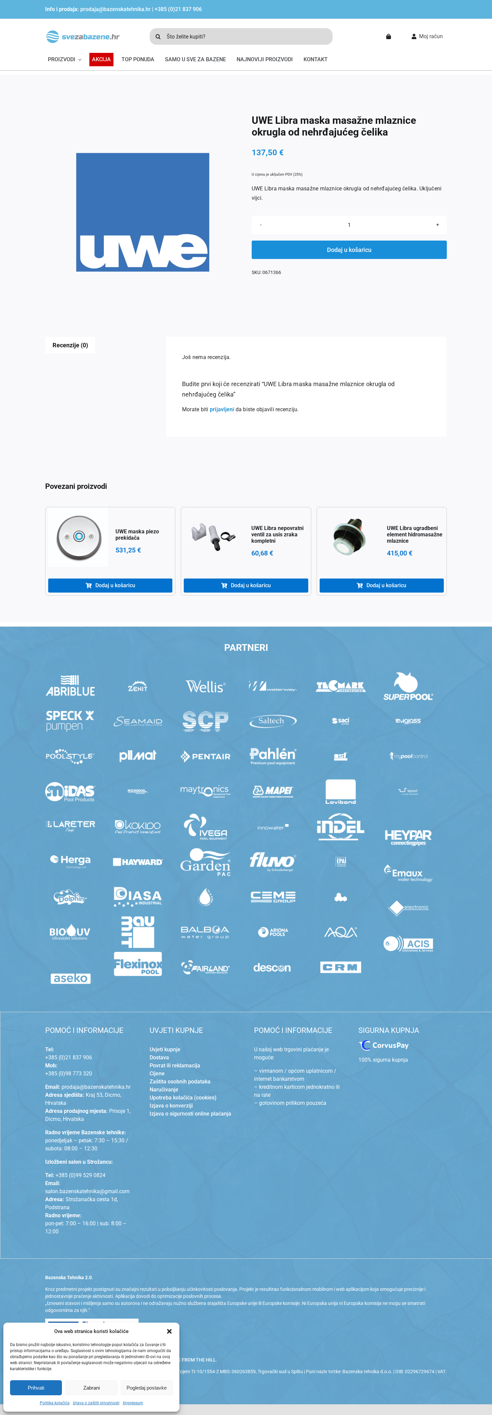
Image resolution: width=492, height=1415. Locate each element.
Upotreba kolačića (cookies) (183, 1097)
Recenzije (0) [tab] (70, 345)
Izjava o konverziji (171, 1105)
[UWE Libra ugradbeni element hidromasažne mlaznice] (349, 537)
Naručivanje (164, 1089)
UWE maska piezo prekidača (137, 534)
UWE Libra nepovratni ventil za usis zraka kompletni (277, 534)
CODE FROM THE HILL (192, 1359)
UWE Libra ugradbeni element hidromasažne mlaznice (414, 534)
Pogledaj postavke (147, 1388)
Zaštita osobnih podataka (180, 1081)
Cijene (157, 1073)
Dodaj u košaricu (349, 249)
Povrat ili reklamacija (175, 1065)
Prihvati (36, 1388)
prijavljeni (222, 409)
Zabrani (91, 1388)
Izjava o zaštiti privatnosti (96, 1403)
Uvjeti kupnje (165, 1049)
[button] (169, 1331)
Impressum (133, 1403)
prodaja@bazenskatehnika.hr (115, 9)
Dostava (159, 1057)
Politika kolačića (55, 1403)
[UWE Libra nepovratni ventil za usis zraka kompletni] (213, 537)
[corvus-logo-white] (383, 1043)
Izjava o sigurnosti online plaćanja (190, 1114)
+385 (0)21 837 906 (178, 9)
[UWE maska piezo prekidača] (78, 537)
